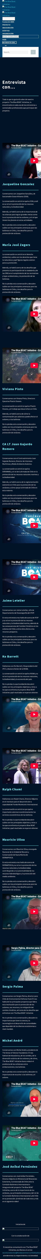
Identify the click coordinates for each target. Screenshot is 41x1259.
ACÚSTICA (5, 31)
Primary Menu (8, 18)
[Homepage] (11, 8)
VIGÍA (4, 40)
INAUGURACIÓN (7, 28)
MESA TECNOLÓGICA (11, 36)
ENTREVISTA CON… (9, 42)
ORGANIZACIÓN (7, 34)
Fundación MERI (8, 22)
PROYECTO (6, 25)
